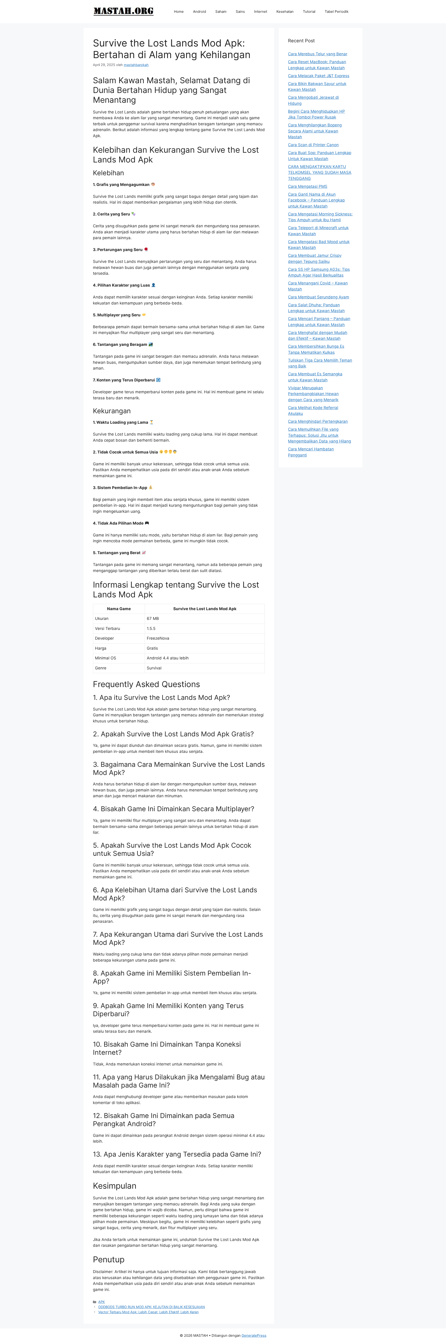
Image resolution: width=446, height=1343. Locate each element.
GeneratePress (254, 1335)
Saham (220, 11)
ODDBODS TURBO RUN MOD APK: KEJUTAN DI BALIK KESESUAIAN (151, 1307)
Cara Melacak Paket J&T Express (318, 75)
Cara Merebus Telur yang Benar (317, 54)
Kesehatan (285, 11)
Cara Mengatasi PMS (307, 186)
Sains (240, 11)
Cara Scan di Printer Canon (313, 144)
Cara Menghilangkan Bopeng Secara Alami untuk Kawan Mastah (315, 131)
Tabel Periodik (336, 11)
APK (101, 1302)
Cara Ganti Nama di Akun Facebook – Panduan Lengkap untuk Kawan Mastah (316, 200)
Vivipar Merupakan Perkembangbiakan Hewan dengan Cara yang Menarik (313, 394)
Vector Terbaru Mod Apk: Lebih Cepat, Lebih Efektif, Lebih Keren (148, 1312)
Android (199, 11)
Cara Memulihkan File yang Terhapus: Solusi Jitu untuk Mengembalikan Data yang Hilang (319, 435)
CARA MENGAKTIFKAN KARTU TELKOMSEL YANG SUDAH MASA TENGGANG (319, 172)
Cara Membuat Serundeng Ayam (318, 297)
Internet (260, 11)
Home (179, 11)
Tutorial (309, 11)
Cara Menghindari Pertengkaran (318, 421)
